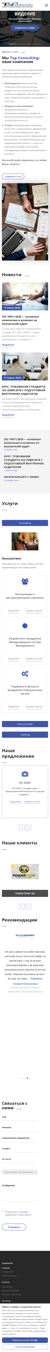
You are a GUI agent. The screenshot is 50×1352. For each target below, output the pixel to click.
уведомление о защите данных (18, 1214)
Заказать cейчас (32, 798)
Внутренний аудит (10, 1290)
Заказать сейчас (34, 610)
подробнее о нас (13, 176)
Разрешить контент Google (25, 1340)
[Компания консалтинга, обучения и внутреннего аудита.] (17, 5)
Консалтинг (7, 1287)
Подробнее (8, 344)
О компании (7, 1272)
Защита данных (9, 1275)
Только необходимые (25, 1347)
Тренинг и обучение (11, 1294)
